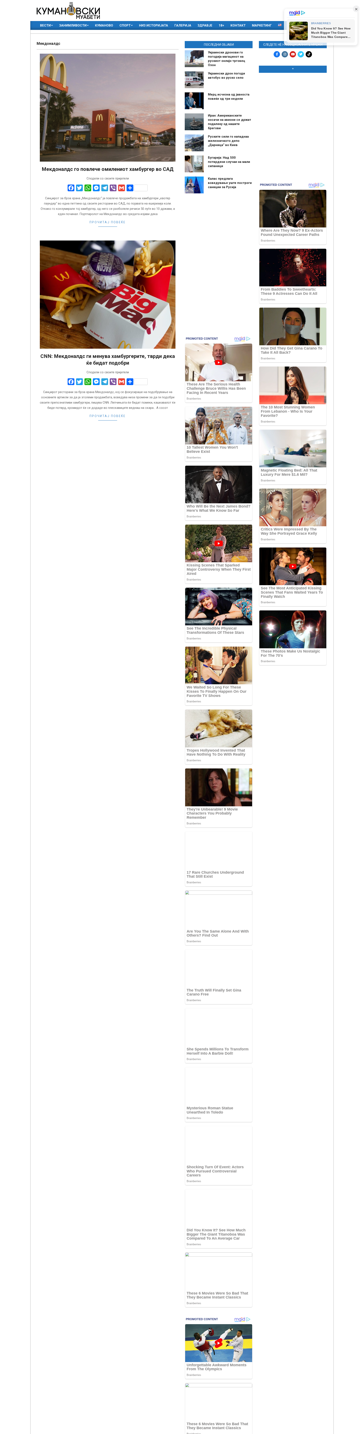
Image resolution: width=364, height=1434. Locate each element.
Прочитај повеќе (108, 222)
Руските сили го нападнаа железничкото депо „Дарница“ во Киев (228, 141)
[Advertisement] (293, 103)
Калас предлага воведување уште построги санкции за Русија (230, 183)
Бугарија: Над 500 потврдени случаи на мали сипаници (229, 162)
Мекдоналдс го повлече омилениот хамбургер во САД (108, 169)
